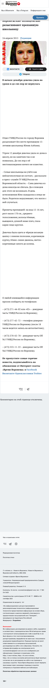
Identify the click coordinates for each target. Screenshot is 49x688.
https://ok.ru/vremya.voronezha (13, 658)
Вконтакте (8, 373)
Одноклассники (24, 373)
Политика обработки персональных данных (20, 671)
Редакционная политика (11, 553)
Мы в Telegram (22, 10)
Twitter (38, 373)
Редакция (25, 38)
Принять (40, 17)
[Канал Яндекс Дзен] (36, 69)
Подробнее (17, 620)
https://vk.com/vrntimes (26, 655)
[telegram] (28, 389)
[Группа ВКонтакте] (13, 69)
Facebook (32, 369)
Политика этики (8, 557)
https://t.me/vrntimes (10, 655)
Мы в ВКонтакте (7, 10)
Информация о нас (38, 10)
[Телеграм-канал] (24, 74)
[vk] (21, 389)
